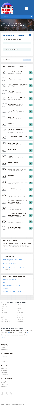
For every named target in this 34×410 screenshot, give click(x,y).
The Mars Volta (20, 316)
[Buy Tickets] (30, 72)
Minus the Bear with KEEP (9, 279)
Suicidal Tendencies (21, 314)
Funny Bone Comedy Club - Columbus (12, 259)
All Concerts (4, 356)
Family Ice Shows (5, 384)
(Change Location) (22, 66)
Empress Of (4, 310)
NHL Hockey (4, 372)
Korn (18, 306)
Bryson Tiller (4, 304)
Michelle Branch (4, 314)
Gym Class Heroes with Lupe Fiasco (12, 291)
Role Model (4, 319)
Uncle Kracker (20, 321)
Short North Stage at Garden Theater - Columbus (15, 268)
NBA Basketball (4, 374)
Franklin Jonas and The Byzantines (11, 285)
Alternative (3, 358)
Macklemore (20, 312)
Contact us (3, 347)
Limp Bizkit (19, 308)
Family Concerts (4, 361)
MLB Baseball (4, 370)
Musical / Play (4, 386)
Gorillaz (18, 304)
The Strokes (20, 319)
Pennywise (5, 288)
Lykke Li (18, 310)
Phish (2, 317)
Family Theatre (4, 383)
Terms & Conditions (5, 349)
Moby (2, 316)
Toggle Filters (28, 59)
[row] (17, 72)
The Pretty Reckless (21, 317)
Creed (2, 308)
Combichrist (4, 306)
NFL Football (4, 368)
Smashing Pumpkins (5, 321)
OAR (4, 282)
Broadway (3, 381)
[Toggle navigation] (31, 8)
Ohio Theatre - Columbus (9, 263)
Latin (2, 360)
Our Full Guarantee (17, 52)
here (13, 245)
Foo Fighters (4, 312)
